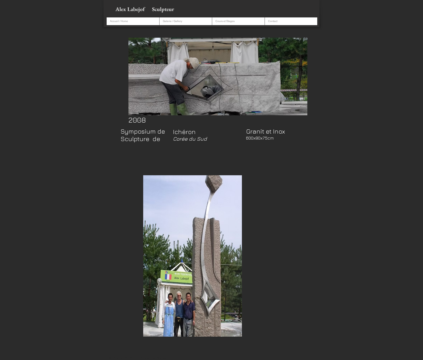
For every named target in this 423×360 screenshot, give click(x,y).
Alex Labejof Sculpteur (145, 9)
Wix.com (161, 358)
